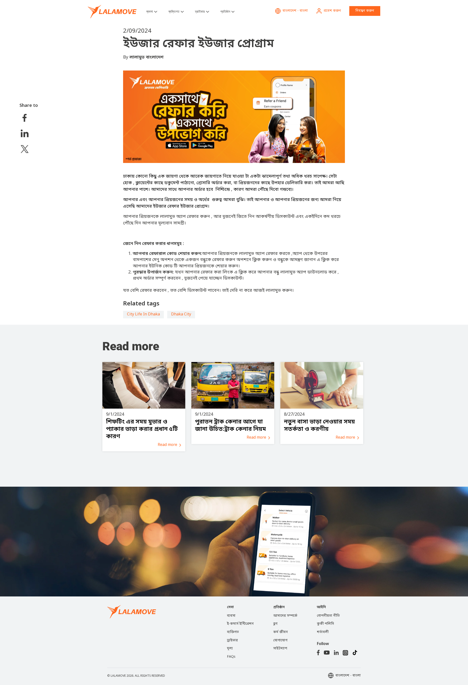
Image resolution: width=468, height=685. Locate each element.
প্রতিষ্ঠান (225, 11)
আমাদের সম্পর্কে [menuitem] (285, 616)
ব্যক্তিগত (173, 11)
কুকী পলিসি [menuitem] (325, 624)
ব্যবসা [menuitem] (231, 616)
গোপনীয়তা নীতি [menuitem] (328, 616)
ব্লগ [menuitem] (275, 624)
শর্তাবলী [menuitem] (323, 632)
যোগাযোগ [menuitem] (280, 640)
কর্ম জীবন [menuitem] (280, 632)
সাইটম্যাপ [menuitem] (280, 648)
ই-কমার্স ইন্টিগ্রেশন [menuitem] (240, 624)
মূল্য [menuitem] (230, 648)
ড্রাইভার (200, 11)
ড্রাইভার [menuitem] (232, 640)
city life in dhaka (143, 314)
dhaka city (181, 314)
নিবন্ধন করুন (364, 11)
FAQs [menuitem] (231, 657)
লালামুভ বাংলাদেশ (146, 57)
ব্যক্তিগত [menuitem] (233, 632)
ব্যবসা (149, 11)
